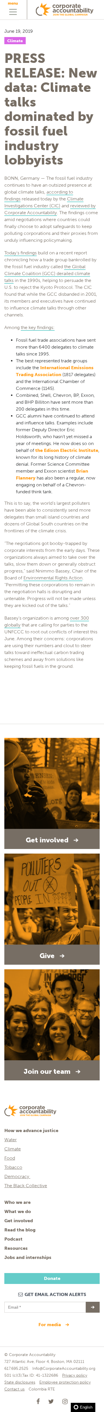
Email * (14, 1304)
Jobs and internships (27, 1257)
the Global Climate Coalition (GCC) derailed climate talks (47, 273)
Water (10, 1139)
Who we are (17, 1202)
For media (50, 1324)
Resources (16, 1248)
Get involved (18, 1220)
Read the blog (20, 1230)
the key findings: (38, 327)
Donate (52, 1278)
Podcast (13, 1239)
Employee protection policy (65, 1382)
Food (9, 1158)
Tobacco (13, 1167)
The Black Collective (25, 1185)
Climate (15, 40)
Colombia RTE (42, 1389)
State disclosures (19, 1382)
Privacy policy (74, 1375)
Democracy (17, 1176)
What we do (17, 1211)
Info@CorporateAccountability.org (63, 1368)
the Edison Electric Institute (66, 450)
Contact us (14, 1389)
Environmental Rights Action (52, 578)
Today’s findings (20, 253)
